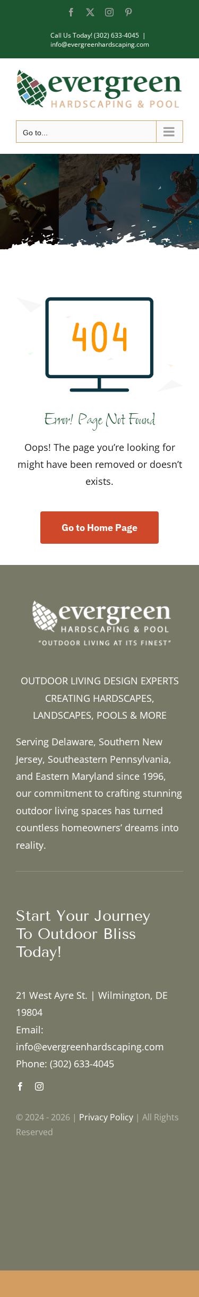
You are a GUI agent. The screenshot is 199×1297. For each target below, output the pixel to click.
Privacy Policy (106, 1117)
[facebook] (20, 1086)
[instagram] (39, 1086)
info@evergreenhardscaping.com (99, 44)
